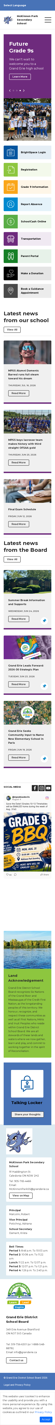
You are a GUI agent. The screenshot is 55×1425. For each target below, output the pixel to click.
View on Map (21, 1195)
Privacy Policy (43, 1412)
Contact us (16, 1360)
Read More (19, 393)
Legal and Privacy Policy (17, 1384)
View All (12, 329)
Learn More (20, 76)
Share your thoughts (27, 1114)
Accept (46, 1419)
